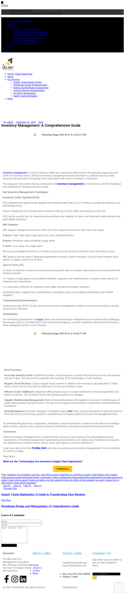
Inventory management (15, 172)
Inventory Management (24, 40)
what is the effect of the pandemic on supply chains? (88, 480)
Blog (41, 122)
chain (70, 411)
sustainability (83, 477)
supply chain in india (55, 477)
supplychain (71, 477)
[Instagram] (15, 579)
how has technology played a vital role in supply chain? (39, 474)
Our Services (13, 26)
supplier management (16, 477)
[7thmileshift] (4, 5)
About (10, 23)
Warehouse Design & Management (30, 32)
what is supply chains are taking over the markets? (38, 480)
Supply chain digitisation (25, 43)
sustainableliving (97, 477)
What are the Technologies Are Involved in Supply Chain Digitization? (42, 461)
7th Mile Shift (39, 448)
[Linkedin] (23, 579)
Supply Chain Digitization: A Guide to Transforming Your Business (43, 494)
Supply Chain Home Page (19, 21)
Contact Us (6, 51)
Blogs (10, 45)
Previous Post (10, 488)
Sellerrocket (85, 587)
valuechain (110, 477)
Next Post (6, 500)
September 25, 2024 (26, 122)
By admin (8, 122)
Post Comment (9, 545)
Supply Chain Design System (27, 29)
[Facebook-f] (6, 579)
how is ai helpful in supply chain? (82, 474)
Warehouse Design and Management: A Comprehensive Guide (40, 506)
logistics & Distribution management (30, 34)
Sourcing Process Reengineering (29, 37)
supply (39, 319)
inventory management (70, 183)
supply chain (39, 477)
